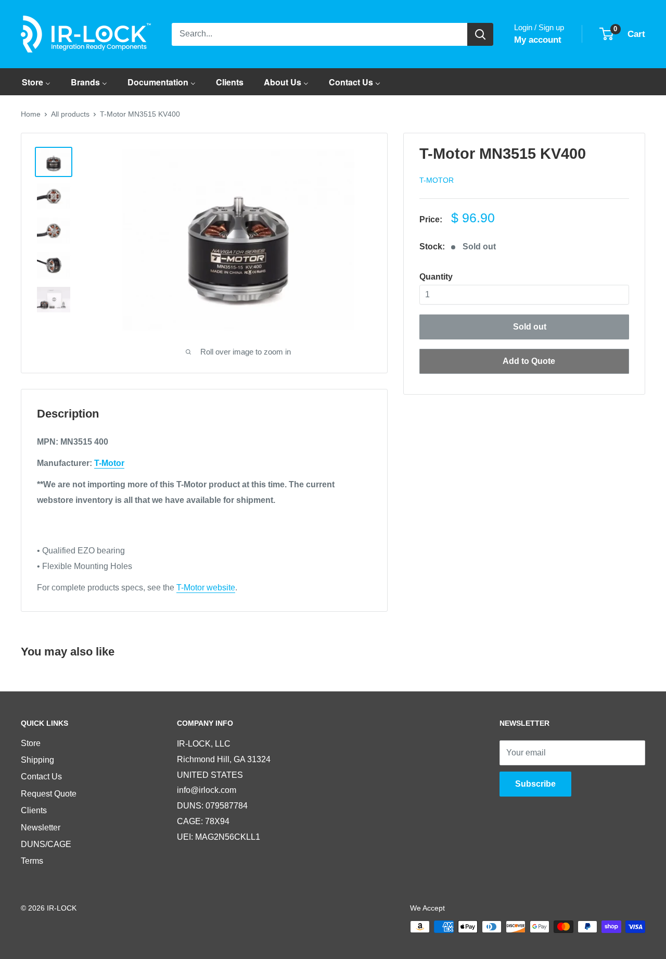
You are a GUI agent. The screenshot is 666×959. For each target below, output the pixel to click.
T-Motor (436, 180)
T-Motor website (205, 587)
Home (31, 114)
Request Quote (48, 793)
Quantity (436, 276)
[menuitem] (36, 81)
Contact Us (41, 776)
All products (70, 114)
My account (537, 40)
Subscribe (535, 783)
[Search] (480, 34)
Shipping (37, 759)
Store (31, 743)
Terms (32, 860)
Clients (34, 810)
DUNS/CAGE (46, 844)
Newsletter (40, 827)
